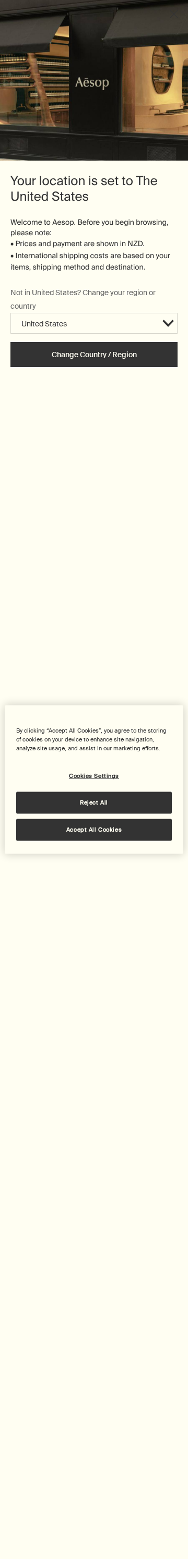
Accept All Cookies (94, 830)
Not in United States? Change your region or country (83, 299)
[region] (94, 779)
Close (174, 14)
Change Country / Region (94, 354)
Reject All (94, 803)
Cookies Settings (94, 776)
